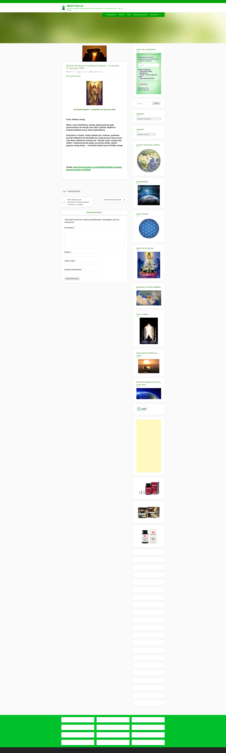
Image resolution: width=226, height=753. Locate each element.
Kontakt (121, 15)
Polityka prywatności (140, 15)
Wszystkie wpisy (145, 71)
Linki (128, 15)
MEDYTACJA (75, 5)
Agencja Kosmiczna (146, 78)
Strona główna (111, 15)
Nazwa (68, 252)
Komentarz (69, 228)
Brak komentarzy (97, 72)
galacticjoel (83, 72)
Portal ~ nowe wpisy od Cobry (147, 75)
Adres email (70, 261)
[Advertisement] (148, 446)
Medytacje (143, 73)
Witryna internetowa (72, 269)
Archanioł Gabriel (74, 76)
